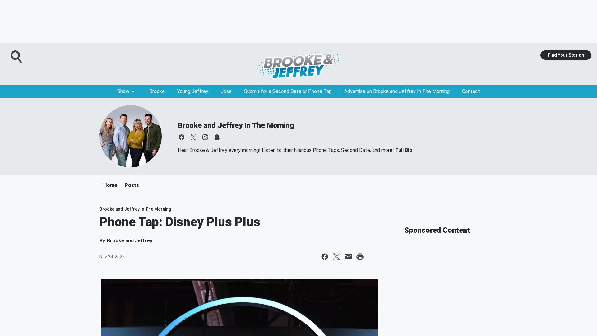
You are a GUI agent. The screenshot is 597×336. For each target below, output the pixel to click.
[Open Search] (17, 56)
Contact (471, 91)
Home (110, 185)
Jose (226, 91)
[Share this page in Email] (348, 256)
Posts (132, 185)
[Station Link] (298, 64)
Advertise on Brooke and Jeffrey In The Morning (397, 91)
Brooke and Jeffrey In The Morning (236, 125)
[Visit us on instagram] (205, 137)
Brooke (157, 91)
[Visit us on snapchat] (217, 137)
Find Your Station (566, 55)
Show (123, 91)
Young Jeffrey (192, 91)
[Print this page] (360, 256)
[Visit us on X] (193, 137)
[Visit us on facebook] (181, 137)
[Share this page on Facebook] (324, 256)
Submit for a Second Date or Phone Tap (288, 91)
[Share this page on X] (336, 256)
